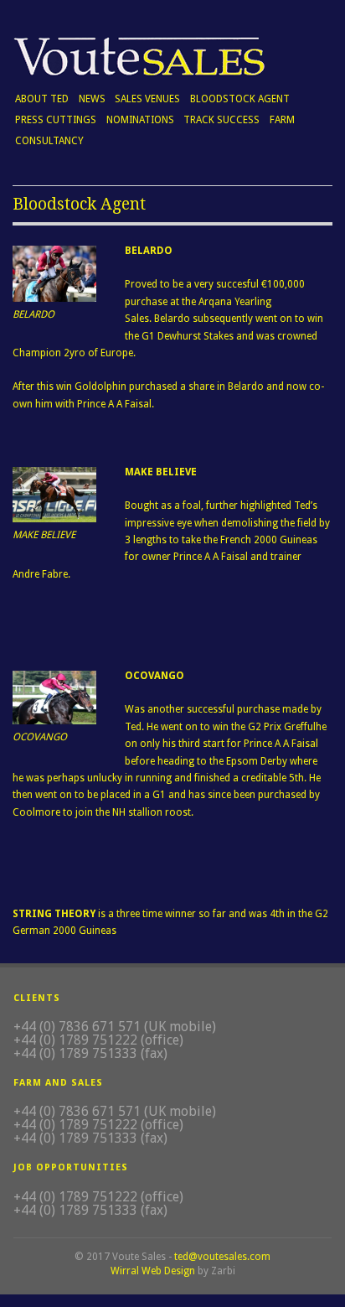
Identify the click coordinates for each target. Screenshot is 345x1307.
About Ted (42, 99)
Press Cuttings (55, 120)
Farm (282, 120)
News (92, 99)
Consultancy (49, 141)
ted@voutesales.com (222, 1257)
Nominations (140, 120)
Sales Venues (147, 99)
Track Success (221, 118)
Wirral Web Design (153, 1271)
